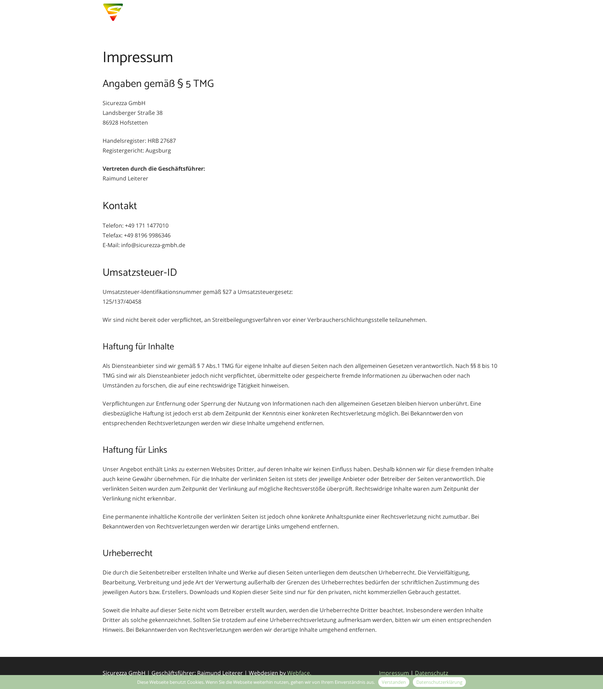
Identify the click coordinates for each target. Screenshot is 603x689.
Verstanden (394, 682)
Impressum (394, 673)
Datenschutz (431, 673)
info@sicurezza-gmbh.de (460, 12)
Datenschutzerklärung (439, 682)
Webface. (299, 673)
